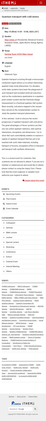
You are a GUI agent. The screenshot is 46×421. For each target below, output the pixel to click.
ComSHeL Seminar (16, 312)
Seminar (5, 23)
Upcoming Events (13, 194)
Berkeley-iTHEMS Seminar (18, 332)
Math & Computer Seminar (16, 315)
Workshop (10, 247)
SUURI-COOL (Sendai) (21, 367)
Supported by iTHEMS (26, 365)
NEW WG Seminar (15, 23)
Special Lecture (12, 242)
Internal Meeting (12, 266)
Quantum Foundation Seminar (20, 317)
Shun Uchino (10, 40)
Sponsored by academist (16, 373)
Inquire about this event (34, 180)
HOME (5, 8)
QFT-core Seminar (19, 326)
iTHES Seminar (33, 349)
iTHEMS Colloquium (8, 286)
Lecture (9, 237)
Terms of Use (21, 396)
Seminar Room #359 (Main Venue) (19, 54)
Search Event (11, 204)
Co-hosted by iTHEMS (9, 365)
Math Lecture (11, 232)
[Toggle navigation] (41, 2)
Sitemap (11, 396)
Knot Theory (17, 346)
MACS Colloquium (24, 286)
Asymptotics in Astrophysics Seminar (22, 306)
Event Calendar (12, 208)
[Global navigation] (9, 2)
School (9, 257)
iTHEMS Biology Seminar (18, 292)
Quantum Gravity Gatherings (22, 300)
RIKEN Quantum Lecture (17, 337)
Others (9, 271)
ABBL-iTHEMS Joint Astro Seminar (26, 298)
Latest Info (14, 8)
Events (22, 8)
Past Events (11, 199)
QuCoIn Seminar (15, 329)
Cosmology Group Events (28, 320)
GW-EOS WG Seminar (17, 309)
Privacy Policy (32, 396)
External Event (12, 261)
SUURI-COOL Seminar (19, 349)
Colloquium (10, 223)
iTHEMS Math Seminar (17, 289)
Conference (11, 252)
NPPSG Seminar (21, 323)
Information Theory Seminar (24, 295)
